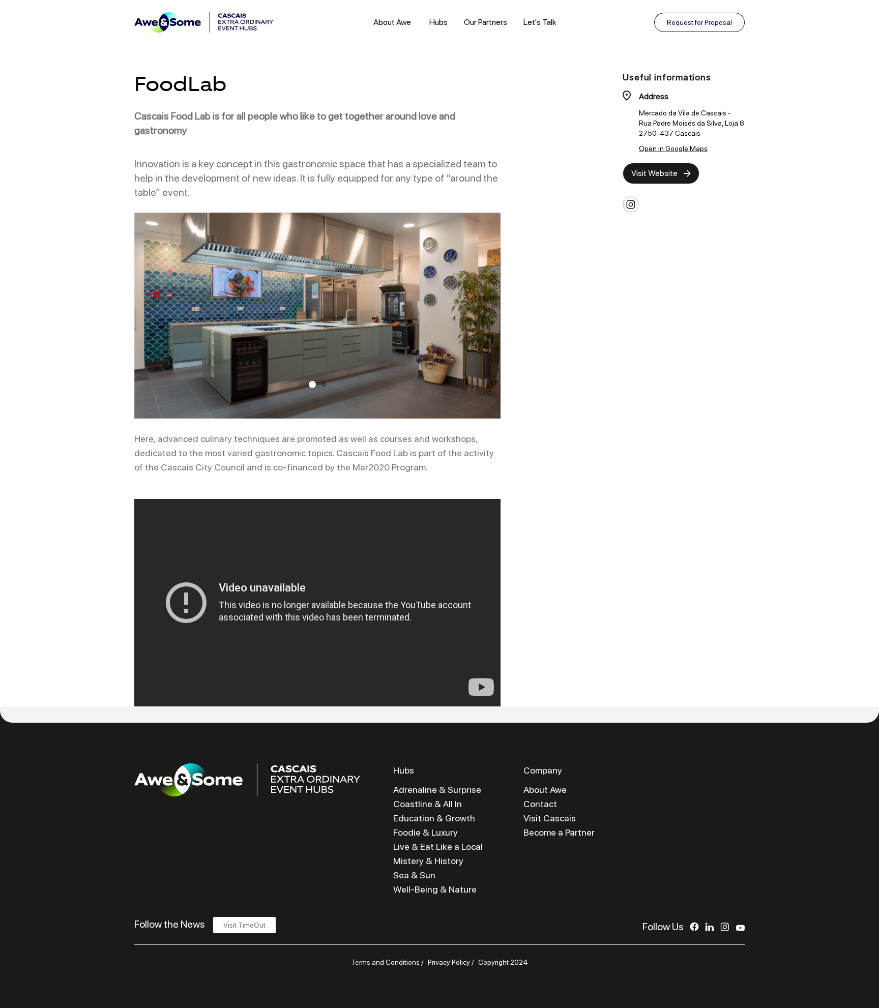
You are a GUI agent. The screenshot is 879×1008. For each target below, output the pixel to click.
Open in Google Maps (673, 148)
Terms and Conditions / (387, 962)
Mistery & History (428, 860)
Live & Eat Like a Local (438, 846)
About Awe (392, 22)
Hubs (438, 22)
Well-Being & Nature (435, 889)
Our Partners (485, 22)
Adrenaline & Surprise (437, 789)
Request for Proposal (699, 22)
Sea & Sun (414, 875)
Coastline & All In (427, 803)
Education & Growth (434, 818)
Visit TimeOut (244, 925)
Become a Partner (559, 832)
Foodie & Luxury (425, 832)
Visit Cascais (549, 818)
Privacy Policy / (451, 962)
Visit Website (654, 173)
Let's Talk (539, 22)
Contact (540, 803)
